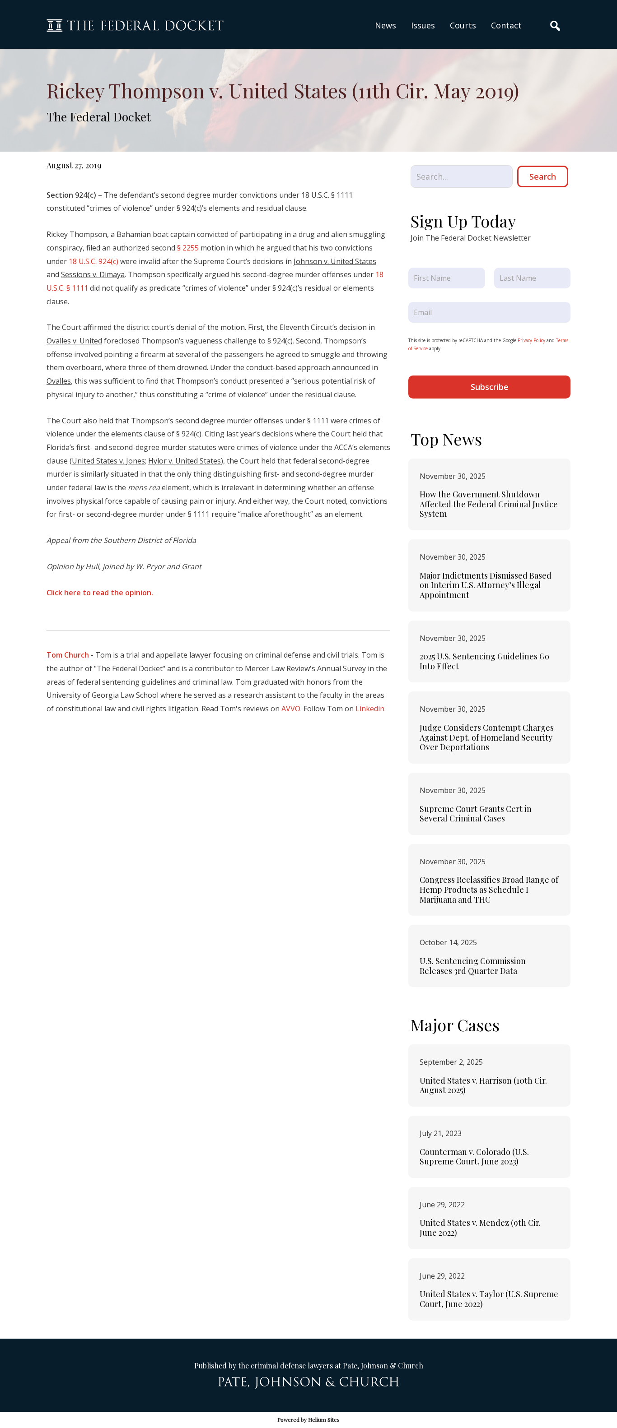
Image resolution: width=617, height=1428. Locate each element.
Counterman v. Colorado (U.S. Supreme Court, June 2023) (474, 1156)
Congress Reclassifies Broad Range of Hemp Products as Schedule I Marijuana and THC (489, 889)
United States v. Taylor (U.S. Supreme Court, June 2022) (489, 1299)
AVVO (290, 709)
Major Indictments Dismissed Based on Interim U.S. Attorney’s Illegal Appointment (486, 585)
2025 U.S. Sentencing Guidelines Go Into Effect (484, 661)
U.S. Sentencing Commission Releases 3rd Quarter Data (473, 965)
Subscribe (490, 386)
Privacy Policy (531, 340)
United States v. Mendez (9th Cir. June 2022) (480, 1227)
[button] (423, 25)
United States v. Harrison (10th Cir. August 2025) (483, 1085)
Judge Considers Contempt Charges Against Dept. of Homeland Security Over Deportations (487, 737)
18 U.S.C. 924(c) (93, 261)
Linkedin (369, 709)
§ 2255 (188, 248)
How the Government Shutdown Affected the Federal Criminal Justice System (489, 504)
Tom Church (68, 655)
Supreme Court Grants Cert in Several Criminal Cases (476, 813)
